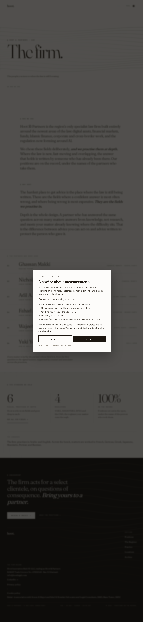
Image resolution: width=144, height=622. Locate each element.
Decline (55, 339)
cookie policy (44, 331)
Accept (89, 339)
